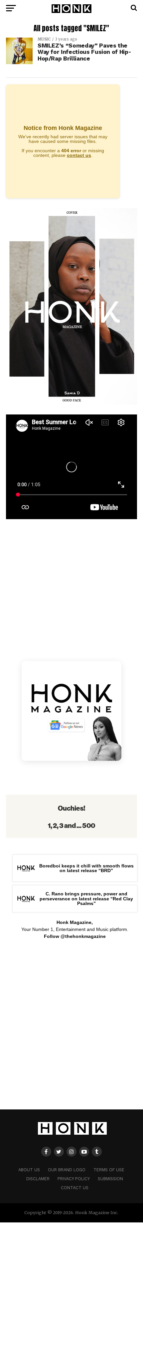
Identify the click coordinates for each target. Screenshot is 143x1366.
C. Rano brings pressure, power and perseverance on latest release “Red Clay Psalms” (86, 898)
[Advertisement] (71, 1028)
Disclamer (38, 1178)
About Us (29, 1169)
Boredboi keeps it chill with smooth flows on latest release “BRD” (86, 868)
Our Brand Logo (66, 1169)
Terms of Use (108, 1169)
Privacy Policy (74, 1178)
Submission (110, 1178)
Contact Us (74, 1187)
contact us (79, 155)
